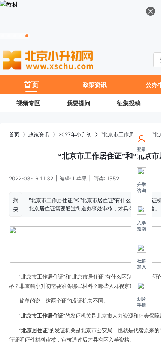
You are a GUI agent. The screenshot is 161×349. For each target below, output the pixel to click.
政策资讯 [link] (38, 134)
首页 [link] (14, 134)
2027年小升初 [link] (75, 134)
